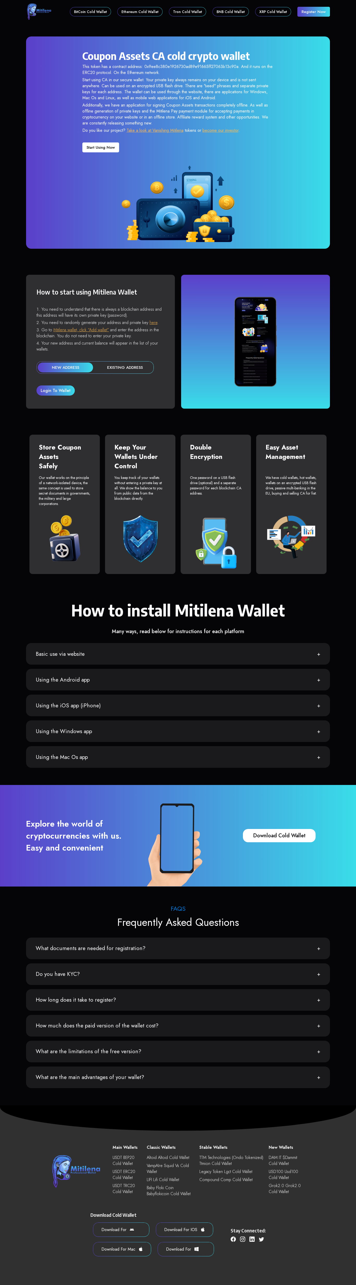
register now (314, 12)
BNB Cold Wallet (231, 11)
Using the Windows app (64, 731)
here (153, 323)
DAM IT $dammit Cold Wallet (283, 1161)
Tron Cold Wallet (187, 11)
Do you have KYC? (58, 974)
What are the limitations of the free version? (88, 1051)
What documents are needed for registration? (90, 948)
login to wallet (56, 391)
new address (65, 367)
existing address (125, 367)
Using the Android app (63, 680)
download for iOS (181, 1230)
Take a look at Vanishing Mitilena (155, 130)
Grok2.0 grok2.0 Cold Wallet (285, 1189)
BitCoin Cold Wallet (90, 11)
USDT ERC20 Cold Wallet (124, 1175)
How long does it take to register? (76, 1000)
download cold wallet (279, 835)
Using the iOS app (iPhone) (68, 705)
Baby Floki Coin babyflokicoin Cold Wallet (169, 1191)
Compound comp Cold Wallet (226, 1180)
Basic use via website (60, 654)
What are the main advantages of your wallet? (90, 1077)
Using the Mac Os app (62, 757)
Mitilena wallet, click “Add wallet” (81, 330)
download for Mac (119, 1249)
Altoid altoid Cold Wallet (168, 1158)
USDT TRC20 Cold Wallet (124, 1189)
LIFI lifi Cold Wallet (163, 1180)
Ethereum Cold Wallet (139, 11)
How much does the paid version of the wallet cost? (97, 1026)
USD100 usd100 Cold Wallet (283, 1175)
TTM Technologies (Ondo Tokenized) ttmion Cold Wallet (231, 1161)
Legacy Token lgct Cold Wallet (225, 1172)
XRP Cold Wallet (273, 11)
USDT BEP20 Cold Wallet (123, 1161)
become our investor (220, 130)
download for (114, 1230)
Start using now (101, 147)
